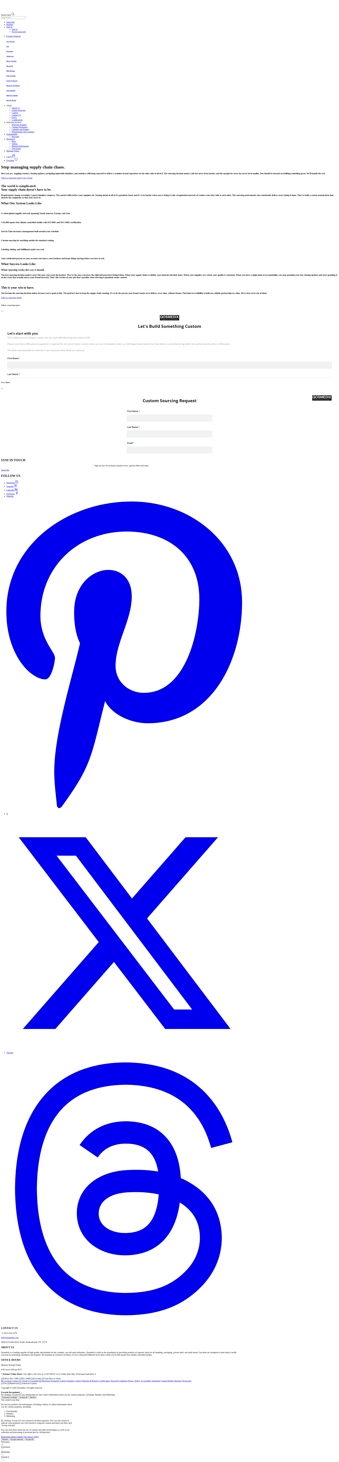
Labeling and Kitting (20, 129)
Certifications (17, 120)
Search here (6, 15)
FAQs (14, 117)
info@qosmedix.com (10, 1337)
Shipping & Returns (90, 1381)
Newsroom (16, 148)
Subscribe (5, 470)
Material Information (20, 146)
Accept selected (16, 1439)
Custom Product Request (171, 1381)
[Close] (2, 311)
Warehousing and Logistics (23, 132)
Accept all (23, 1397)
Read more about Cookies (12, 1437)
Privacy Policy (134, 1381)
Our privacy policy (31, 1437)
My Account (6, 1381)
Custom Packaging (19, 127)
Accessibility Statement (150, 1381)
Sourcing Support (19, 125)
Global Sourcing (18, 110)
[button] (9, 27)
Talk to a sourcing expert (11, 178)
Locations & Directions (40, 1381)
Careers (15, 113)
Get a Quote (27, 178)
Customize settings (9, 1397)
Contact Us (16, 115)
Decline (33, 1397)
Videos (14, 144)
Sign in (15, 29)
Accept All (29, 1439)
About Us (16, 108)
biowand (15, 136)
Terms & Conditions (119, 1381)
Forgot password (19, 32)
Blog (14, 141)
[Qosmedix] (121, 6)
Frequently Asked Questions (62, 1381)
